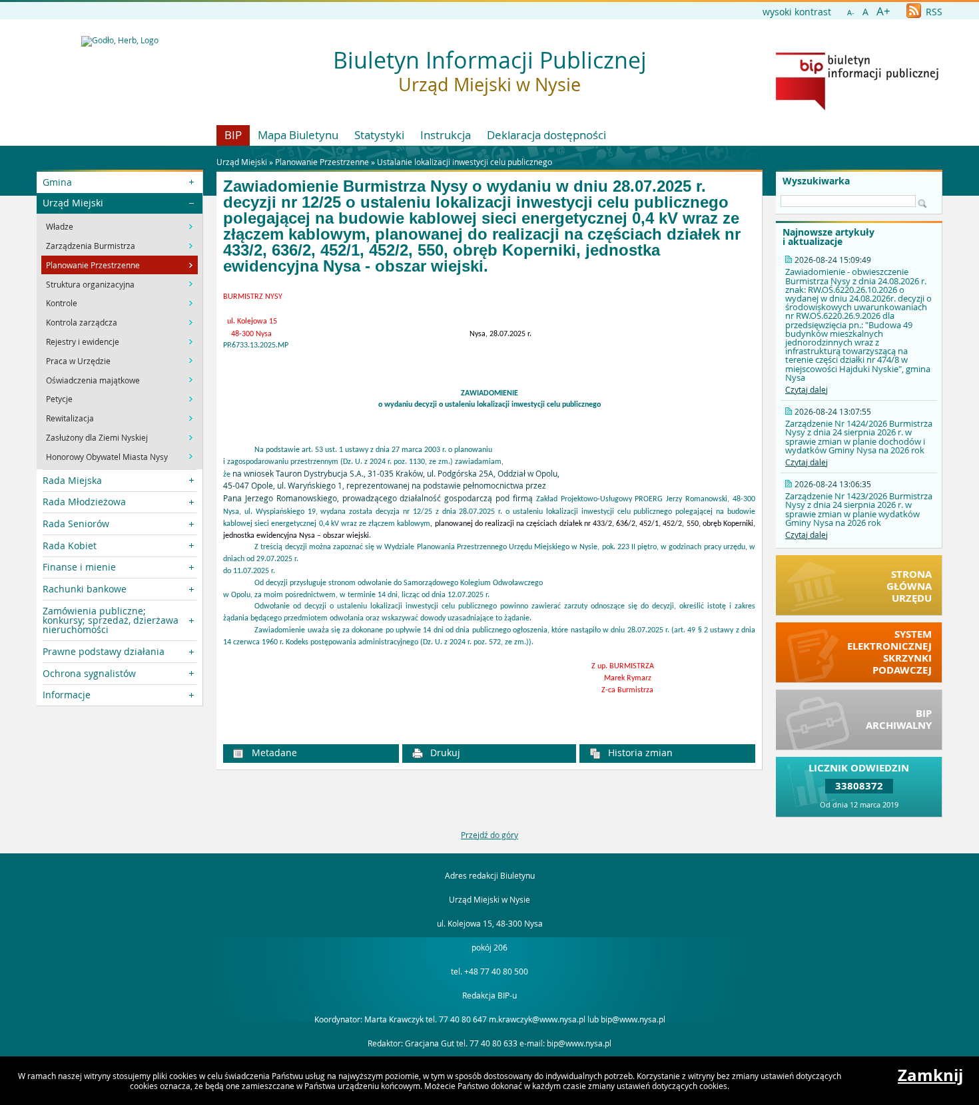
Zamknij (930, 1075)
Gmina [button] (57, 182)
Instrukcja (445, 134)
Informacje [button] (67, 694)
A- (850, 12)
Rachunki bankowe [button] (85, 588)
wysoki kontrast (797, 11)
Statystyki (379, 134)
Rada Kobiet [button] (70, 545)
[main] (489, 507)
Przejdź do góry (489, 834)
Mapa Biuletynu (298, 134)
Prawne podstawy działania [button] (103, 651)
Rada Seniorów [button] (76, 523)
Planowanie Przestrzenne (322, 161)
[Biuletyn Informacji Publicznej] (857, 107)
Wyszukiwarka (816, 181)
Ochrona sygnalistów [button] (89, 673)
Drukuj (444, 752)
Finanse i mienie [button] (79, 566)
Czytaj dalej (806, 389)
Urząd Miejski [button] (73, 202)
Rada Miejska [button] (72, 480)
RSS (932, 11)
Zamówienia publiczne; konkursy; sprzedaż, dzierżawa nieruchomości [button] (110, 620)
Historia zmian (639, 752)
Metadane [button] (273, 752)
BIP (233, 134)
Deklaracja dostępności (546, 134)
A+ (883, 11)
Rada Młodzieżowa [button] (84, 501)
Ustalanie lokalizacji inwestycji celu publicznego (464, 161)
